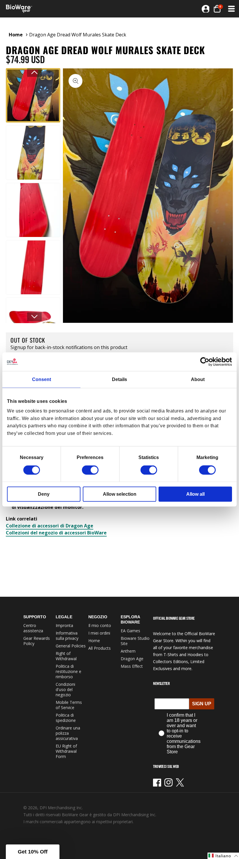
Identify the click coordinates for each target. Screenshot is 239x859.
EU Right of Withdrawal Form (66, 751)
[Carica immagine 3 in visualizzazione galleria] (33, 210)
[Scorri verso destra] (34, 316)
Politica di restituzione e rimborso (68, 671)
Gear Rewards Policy (36, 640)
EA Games (130, 630)
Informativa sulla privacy (67, 635)
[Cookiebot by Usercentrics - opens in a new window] (206, 361)
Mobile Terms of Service (69, 704)
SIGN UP (201, 703)
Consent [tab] (41, 379)
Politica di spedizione (66, 717)
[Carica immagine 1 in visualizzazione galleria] (33, 95)
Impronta (64, 625)
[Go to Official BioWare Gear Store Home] (63, 9)
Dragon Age (132, 658)
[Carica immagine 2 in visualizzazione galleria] (33, 152)
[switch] (90, 470)
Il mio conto (99, 625)
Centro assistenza (33, 628)
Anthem (128, 651)
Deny (44, 494)
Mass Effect (132, 666)
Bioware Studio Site (135, 640)
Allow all (195, 494)
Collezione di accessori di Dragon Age (49, 526)
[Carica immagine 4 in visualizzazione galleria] (33, 267)
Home (16, 34)
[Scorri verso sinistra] (34, 72)
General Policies (71, 646)
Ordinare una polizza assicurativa (68, 733)
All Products (99, 648)
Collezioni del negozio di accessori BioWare (56, 532)
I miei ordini (99, 633)
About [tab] (198, 379)
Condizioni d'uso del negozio (65, 689)
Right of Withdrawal (66, 656)
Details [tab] (119, 379)
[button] (231, 8)
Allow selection (119, 494)
